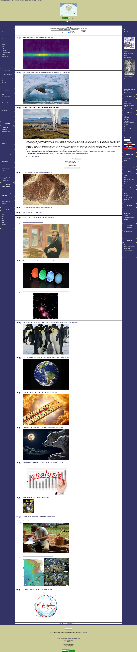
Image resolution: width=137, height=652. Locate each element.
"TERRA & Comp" (127, 103)
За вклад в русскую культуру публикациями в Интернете (7, 187)
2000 (3, 220)
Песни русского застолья (129, 179)
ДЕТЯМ (7, 199)
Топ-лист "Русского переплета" (128, 232)
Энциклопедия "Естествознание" (127, 82)
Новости (22, 0)
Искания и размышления (6, 52)
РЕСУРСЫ (129, 205)
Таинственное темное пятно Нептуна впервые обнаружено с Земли (39, 260)
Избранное (126, 219)
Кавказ (3, 42)
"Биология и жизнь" (128, 108)
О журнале (126, 195)
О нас (12, 0)
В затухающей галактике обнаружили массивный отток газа (38, 37)
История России (5, 127)
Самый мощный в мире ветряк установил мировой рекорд (37, 207)
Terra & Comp (35, 156)
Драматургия (4, 50)
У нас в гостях (4, 60)
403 (64, 623)
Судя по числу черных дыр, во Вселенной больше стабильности (38, 217)
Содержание (7, 0)
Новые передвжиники (6, 96)
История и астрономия (128, 53)
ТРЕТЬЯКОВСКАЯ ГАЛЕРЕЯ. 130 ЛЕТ (33, 222)
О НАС (129, 187)
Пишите (17, 0)
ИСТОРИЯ (7, 123)
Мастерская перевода (6, 180)
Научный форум (5, 152)
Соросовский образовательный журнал (129, 122)
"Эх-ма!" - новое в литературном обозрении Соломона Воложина (39, 516)
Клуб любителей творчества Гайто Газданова (7, 174)
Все (124, 244)
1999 (3, 222)
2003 (3, 214)
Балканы (3, 44)
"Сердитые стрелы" (5, 87)
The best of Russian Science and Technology (129, 255)
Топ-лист (34, 0)
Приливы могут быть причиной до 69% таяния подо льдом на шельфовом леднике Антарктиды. (46, 72)
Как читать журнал (128, 197)
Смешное (126, 183)
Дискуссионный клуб (6, 150)
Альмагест (4, 138)
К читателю (4, 33)
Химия (125, 134)
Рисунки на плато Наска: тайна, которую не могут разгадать (38, 172)
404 (66, 623)
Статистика (75, 638)
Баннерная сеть (127, 234)
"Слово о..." (4, 76)
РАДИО (129, 164)
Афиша (3, 31)
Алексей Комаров (70, 645)
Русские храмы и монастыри (5, 107)
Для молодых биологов (130, 150)
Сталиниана (4, 143)
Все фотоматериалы (6, 226)
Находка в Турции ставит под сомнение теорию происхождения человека (41, 521)
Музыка (3, 100)
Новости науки (127, 248)
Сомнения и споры (5, 56)
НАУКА (129, 26)
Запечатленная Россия (6, 141)
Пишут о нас (126, 199)
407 (71, 623)
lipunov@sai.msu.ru (82, 632)
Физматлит (126, 87)
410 (77, 623)
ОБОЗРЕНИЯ (7, 70)
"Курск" (3, 40)
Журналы (126, 215)
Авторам (125, 193)
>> (79, 623)
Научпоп (125, 160)
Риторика (3, 104)
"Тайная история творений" (7, 78)
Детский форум (5, 161)
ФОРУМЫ (7, 147)
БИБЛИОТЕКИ (129, 154)
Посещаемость (127, 213)
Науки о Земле (127, 126)
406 (69, 623)
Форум (3, 205)
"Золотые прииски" (5, 84)
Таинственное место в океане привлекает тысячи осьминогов (38, 556)
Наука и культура (127, 57)
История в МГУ (5, 129)
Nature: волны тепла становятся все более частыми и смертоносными (40, 392)
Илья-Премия (4, 195)
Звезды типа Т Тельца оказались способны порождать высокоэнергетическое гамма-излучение (46, 291)
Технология (126, 130)
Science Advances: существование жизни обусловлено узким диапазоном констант (43, 462)
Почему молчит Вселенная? (129, 33)
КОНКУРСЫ (7, 184)
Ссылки (71, 638)
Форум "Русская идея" (6, 154)
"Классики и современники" (7, 74)
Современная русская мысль (7, 117)
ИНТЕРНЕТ (129, 227)
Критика (3, 54)
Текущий (3, 212)
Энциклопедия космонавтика (127, 79)
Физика (125, 132)
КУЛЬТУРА (7, 90)
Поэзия (3, 48)
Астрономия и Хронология (7, 136)
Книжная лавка (5, 64)
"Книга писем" (4, 80)
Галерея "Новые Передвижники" (68, 640)
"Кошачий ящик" (5, 82)
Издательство (4, 62)
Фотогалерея (4, 98)
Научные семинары (128, 92)
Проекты (126, 211)
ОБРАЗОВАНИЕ (129, 112)
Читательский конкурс (6, 193)
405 (67, 623)
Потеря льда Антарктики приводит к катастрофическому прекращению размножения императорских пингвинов (50, 322)
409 (75, 623)
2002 (3, 216)
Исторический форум (6, 158)
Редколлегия (126, 191)
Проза (3, 46)
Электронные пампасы (6, 201)
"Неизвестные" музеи (6, 102)
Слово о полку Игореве (6, 131)
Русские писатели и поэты (129, 217)
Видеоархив (4, 110)
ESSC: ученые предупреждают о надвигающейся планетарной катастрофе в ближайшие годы (46, 357)
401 (60, 623)
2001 (3, 218)
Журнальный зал (5, 67)
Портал (2, 0)
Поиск (125, 209)
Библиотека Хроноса (128, 158)
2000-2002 (130, 59)
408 (73, 623)
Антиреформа (127, 119)
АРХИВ (7, 209)
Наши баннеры (127, 237)
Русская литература (128, 137)
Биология (126, 124)
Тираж (125, 201)
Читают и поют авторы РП (129, 167)
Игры (125, 177)
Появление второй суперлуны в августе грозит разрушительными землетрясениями (43, 427)
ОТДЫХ (129, 171)
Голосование (28, 0)
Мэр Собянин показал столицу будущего (33, 212)
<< (58, 623)
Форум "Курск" (5, 156)
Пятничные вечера (5, 168)
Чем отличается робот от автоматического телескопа (36, 497)
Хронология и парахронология (5, 134)
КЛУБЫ (7, 164)
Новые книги (4, 58)
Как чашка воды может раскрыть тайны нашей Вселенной (37, 589)
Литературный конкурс (6, 190)
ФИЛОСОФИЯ (7, 114)
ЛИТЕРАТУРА (7, 26)
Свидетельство (67, 28)
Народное (126, 181)
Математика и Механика (129, 128)
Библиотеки (126, 221)
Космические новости (128, 76)
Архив (69, 638)
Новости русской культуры (7, 29)
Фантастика (4, 203)
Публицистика (4, 38)
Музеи (125, 175)
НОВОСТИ (129, 240)
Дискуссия (39, 0)
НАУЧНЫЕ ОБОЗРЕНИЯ (129, 96)
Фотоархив (4, 224)
